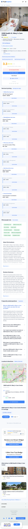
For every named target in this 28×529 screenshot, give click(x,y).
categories (4, 503)
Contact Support (20, 518)
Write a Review (14, 72)
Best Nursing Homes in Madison (8, 56)
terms (5, 525)
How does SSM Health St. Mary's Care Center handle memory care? (12, 350)
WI (4, 5)
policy (9, 525)
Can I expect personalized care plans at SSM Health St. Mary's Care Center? (13, 331)
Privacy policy (14, 512)
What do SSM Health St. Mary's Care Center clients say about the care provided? (12, 307)
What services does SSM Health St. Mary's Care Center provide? (12, 325)
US (2, 5)
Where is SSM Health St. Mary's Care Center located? (12, 355)
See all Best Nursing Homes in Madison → (11, 499)
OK (16, 524)
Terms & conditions (14, 511)
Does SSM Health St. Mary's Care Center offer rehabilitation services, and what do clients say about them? (12, 337)
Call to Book (14, 75)
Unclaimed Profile (15, 69)
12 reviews (13, 37)
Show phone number (8, 45)
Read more (5, 266)
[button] (14, 48)
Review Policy (14, 514)
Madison (8, 5)
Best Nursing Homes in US (7, 59)
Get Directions (6, 53)
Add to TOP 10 (15, 78)
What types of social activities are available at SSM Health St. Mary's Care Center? (13, 344)
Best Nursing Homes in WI (20, 59)
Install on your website (14, 444)
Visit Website (7, 43)
